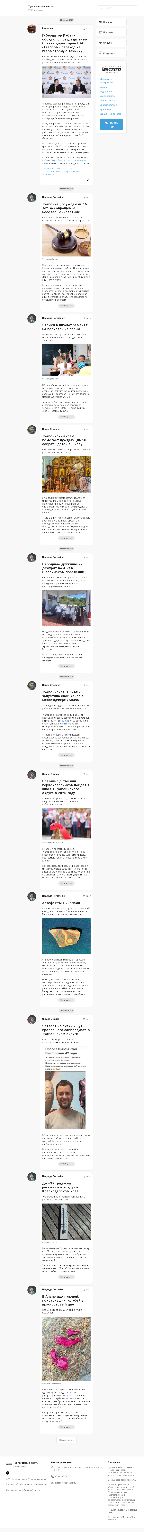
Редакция (47, 28)
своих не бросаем (111, 113)
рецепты (106, 109)
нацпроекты (108, 100)
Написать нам (111, 125)
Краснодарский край (54, 171)
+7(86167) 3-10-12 (63, 1476)
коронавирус (108, 95)
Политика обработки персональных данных (26, 1484)
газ (70, 168)
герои (104, 87)
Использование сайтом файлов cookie (24, 1490)
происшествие (109, 104)
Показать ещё (66, 1439)
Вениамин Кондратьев (55, 168)
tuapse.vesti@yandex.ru (65, 1483)
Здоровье (106, 91)
